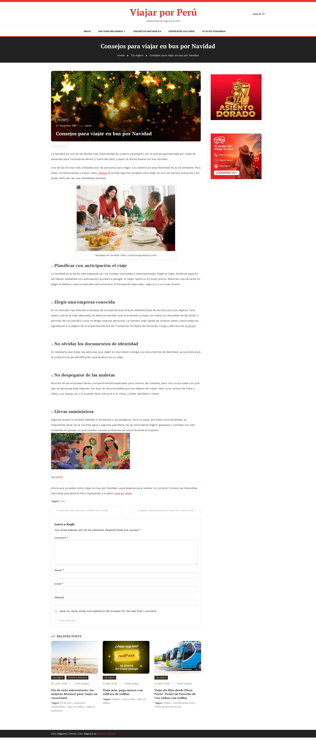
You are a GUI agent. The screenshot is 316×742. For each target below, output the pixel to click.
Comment (61, 537)
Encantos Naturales (147, 31)
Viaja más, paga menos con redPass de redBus (123, 692)
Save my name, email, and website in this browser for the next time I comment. (108, 611)
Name (59, 570)
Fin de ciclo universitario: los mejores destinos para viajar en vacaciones (74, 694)
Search (257, 14)
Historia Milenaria (110, 31)
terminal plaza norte (183, 703)
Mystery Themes (106, 733)
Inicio (87, 31)
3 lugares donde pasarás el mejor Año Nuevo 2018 (165, 510)
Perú (62, 501)
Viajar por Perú (163, 12)
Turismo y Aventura (77, 677)
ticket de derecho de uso (168, 707)
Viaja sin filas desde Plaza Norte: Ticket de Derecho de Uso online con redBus (175, 694)
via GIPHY (57, 476)
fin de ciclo (66, 703)
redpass (116, 699)
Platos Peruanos (214, 31)
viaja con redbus (75, 707)
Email (58, 583)
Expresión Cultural (182, 31)
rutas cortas (128, 699)
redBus (167, 703)
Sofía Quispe (82, 683)
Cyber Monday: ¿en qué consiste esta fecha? (83, 510)
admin (88, 125)
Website (59, 597)
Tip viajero (63, 120)
